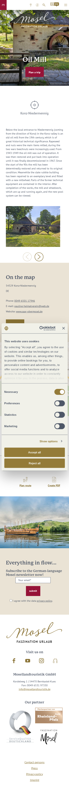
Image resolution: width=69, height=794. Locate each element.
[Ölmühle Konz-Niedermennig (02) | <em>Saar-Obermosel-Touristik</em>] (33, 226)
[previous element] (27, 256)
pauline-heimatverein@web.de (31, 306)
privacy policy (44, 600)
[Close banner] (63, 328)
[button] (3, 5)
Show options (49, 441)
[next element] (39, 256)
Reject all (34, 463)
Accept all (34, 452)
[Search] (44, 5)
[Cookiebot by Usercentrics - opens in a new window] (41, 328)
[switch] (59, 403)
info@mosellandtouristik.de (34, 689)
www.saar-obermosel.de (29, 311)
